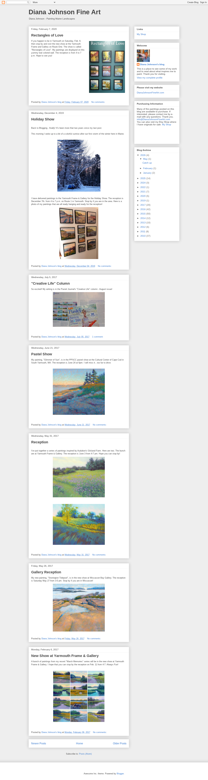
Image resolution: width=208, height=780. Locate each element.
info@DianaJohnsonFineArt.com (153, 119)
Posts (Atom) (85, 754)
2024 (143, 182)
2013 (143, 222)
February (148, 168)
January (147, 172)
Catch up (147, 162)
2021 (143, 191)
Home (79, 743)
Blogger (120, 773)
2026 (143, 155)
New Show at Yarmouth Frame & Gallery (65, 656)
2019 (143, 200)
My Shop (141, 34)
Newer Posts (38, 743)
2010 (143, 236)
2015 (143, 213)
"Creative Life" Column (50, 283)
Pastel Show (41, 354)
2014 (143, 218)
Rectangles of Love (47, 35)
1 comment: (98, 337)
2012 (143, 227)
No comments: (98, 102)
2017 (143, 205)
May (145, 159)
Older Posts (119, 743)
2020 (143, 196)
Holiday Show (42, 119)
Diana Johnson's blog (152, 64)
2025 (143, 178)
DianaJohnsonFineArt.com (150, 92)
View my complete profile (149, 77)
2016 (143, 209)
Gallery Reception (46, 572)
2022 (143, 187)
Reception (39, 442)
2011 (143, 231)
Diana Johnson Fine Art (65, 12)
